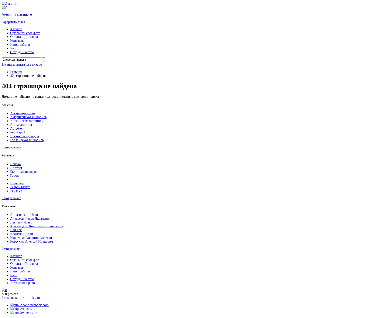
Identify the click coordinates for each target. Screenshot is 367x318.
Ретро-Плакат (20, 187)
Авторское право (22, 283)
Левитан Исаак (21, 222)
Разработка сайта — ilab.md (21, 297)
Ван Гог (16, 230)
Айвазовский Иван (24, 214)
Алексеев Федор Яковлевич (30, 218)
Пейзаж (15, 164)
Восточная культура (24, 136)
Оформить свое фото (25, 33)
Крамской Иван (21, 234)
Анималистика (21, 124)
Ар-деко (16, 128)
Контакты (17, 40)
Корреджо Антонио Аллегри (31, 237)
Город (14, 175)
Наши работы (20, 44)
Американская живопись (28, 117)
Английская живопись (26, 121)
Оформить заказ (13, 22)
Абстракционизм (22, 113)
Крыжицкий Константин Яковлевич (36, 226)
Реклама (16, 191)
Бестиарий (17, 132)
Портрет (16, 168)
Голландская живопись (27, 140)
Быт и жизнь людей (24, 171)
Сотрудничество (22, 52)
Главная (16, 72)
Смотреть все (11, 147)
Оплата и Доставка (24, 37)
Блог (13, 48)
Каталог (16, 29)
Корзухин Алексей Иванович (31, 241)
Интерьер (17, 183)
